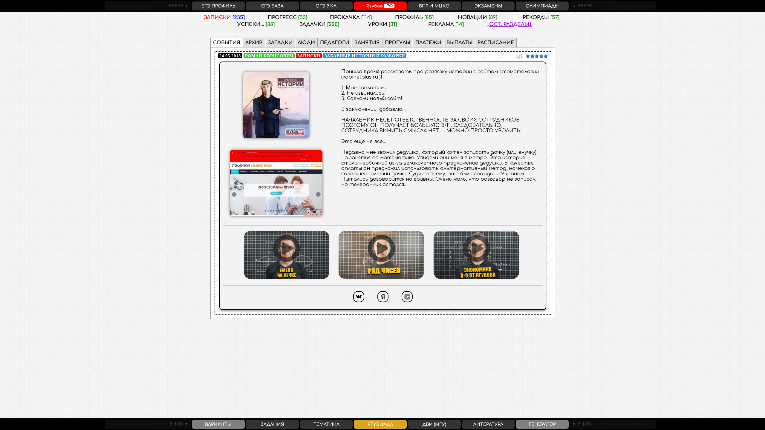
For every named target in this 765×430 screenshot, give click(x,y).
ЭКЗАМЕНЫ (488, 6)
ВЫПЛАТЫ (459, 42)
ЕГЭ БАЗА (272, 6)
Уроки (382, 24)
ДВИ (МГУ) (434, 424)
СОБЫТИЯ (226, 42)
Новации (477, 17)
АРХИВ (254, 42)
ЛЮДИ (306, 42)
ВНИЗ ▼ (180, 424)
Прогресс (287, 17)
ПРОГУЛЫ (397, 42)
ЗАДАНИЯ (272, 424)
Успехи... (256, 24)
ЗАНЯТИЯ (367, 42)
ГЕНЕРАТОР (542, 424)
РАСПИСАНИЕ (496, 42)
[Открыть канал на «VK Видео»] (407, 303)
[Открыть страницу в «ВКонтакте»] (358, 303)
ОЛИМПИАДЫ (542, 6)
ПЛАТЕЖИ (428, 42)
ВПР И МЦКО (434, 6)
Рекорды (541, 17)
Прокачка (351, 17)
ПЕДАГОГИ (334, 42)
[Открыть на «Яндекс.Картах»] (382, 303)
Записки (224, 17)
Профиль (414, 17)
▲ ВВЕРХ (581, 5)
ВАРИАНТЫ (218, 424)
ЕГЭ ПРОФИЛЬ (218, 6)
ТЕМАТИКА (326, 424)
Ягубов (379, 6)
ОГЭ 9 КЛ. (326, 6)
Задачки (319, 24)
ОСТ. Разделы (509, 24)
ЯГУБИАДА (380, 424)
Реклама (446, 24)
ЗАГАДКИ (280, 42)
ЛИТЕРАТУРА (488, 424)
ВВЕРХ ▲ (180, 5)
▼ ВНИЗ (580, 424)
